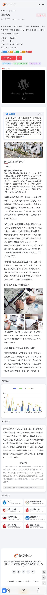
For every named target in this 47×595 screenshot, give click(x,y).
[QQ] (19, 574)
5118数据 (28, 435)
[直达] (22, 504)
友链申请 (11, 583)
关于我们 (36, 583)
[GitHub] (28, 574)
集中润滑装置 (29, 178)
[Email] (33, 574)
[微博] (23, 574)
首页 (4, 11)
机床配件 (9, 11)
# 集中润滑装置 (35, 63)
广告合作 (28, 583)
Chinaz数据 (11, 438)
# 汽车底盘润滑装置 (20, 63)
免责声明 (19, 583)
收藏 (42, 15)
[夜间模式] (44, 583)
